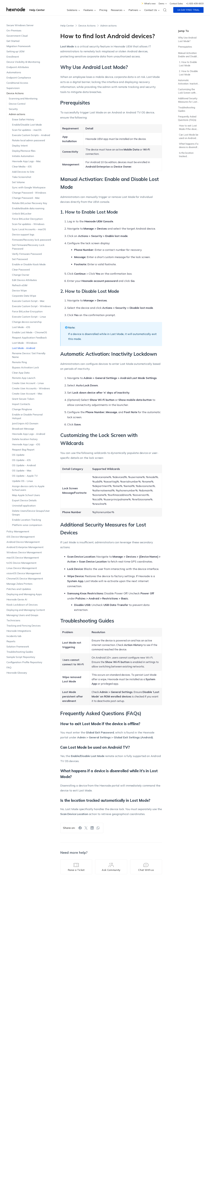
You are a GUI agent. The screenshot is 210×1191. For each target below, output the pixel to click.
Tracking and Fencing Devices (23, 625)
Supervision (13, 88)
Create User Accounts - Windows (31, 388)
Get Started (12, 40)
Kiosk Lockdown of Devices (22, 604)
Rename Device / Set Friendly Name (29, 355)
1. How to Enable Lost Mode (188, 64)
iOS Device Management (20, 536)
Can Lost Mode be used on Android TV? (188, 136)
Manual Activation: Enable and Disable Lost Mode (188, 55)
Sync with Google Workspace (29, 187)
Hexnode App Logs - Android (28, 433)
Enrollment (12, 56)
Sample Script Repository (20, 657)
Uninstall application (24, 505)
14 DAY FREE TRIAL (188, 9)
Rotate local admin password (28, 140)
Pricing (103, 10)
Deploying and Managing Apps (24, 594)
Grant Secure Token (23, 398)
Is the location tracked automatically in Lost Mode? (187, 155)
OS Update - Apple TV (25, 475)
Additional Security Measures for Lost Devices (187, 100)
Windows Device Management (24, 552)
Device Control (17, 103)
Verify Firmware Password (27, 253)
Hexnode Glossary (16, 672)
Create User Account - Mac (27, 393)
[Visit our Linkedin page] (92, 828)
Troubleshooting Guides (19, 651)
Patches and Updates (18, 588)
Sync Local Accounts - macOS (29, 229)
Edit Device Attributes (24, 280)
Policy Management (17, 531)
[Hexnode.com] (15, 10)
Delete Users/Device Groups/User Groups (31, 512)
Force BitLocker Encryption (27, 311)
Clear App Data (21, 372)
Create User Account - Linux (28, 383)
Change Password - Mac (26, 197)
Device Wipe (19, 290)
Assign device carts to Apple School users (28, 488)
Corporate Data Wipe (24, 295)
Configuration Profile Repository (24, 662)
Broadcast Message (23, 428)
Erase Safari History (23, 119)
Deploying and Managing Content (25, 609)
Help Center (37, 10)
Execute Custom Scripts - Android (31, 135)
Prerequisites (185, 46)
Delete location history (25, 439)
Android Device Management (23, 541)
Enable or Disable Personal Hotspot (27, 416)
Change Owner (20, 274)
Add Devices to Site (23, 171)
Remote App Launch (23, 377)
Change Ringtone (22, 409)
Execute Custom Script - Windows (31, 306)
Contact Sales (176, 3)
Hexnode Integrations (18, 630)
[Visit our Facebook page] (80, 828)
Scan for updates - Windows (28, 224)
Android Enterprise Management (25, 547)
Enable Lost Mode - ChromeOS (29, 332)
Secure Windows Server (20, 25)
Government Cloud (17, 35)
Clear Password (21, 269)
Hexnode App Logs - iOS (26, 444)
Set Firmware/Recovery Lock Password (28, 246)
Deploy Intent (20, 145)
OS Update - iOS (21, 460)
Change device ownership (27, 321)
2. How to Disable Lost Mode (188, 73)
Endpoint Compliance (18, 77)
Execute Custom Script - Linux (29, 316)
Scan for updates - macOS (27, 129)
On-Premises (13, 30)
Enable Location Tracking (26, 519)
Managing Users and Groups (22, 615)
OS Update (18, 454)
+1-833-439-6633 (195, 3)
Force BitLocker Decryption (27, 218)
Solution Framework (17, 646)
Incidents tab (13, 636)
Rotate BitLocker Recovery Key (29, 203)
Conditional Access (17, 82)
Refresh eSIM (19, 285)
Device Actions (15, 93)
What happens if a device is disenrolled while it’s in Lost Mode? (189, 146)
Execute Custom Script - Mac (28, 300)
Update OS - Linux (22, 480)
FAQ (8, 667)
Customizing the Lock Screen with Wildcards (187, 91)
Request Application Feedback (29, 337)
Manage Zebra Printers (19, 583)
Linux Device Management (21, 568)
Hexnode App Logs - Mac (26, 161)
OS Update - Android (24, 465)
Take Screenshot (21, 176)
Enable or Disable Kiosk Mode (29, 264)
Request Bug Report (23, 449)
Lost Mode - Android (23, 348)
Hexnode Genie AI (16, 599)
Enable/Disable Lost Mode (27, 124)
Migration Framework (18, 46)
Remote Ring (19, 362)
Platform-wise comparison (27, 524)
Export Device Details (24, 500)
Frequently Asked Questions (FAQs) (187, 118)
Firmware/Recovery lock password (31, 239)
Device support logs (23, 234)
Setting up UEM (15, 51)
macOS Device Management (22, 557)
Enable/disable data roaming (28, 208)
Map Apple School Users (26, 495)
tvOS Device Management (21, 562)
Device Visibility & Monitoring (23, 61)
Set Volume (18, 182)
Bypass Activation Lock (25, 367)
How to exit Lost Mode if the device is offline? (188, 127)
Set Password (20, 259)
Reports (10, 641)
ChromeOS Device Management (24, 578)
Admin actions (17, 114)
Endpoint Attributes (17, 67)
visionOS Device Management (23, 573)
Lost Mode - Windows (24, 342)
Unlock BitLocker (21, 213)
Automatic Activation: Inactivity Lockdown (188, 82)
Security (13, 108)
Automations (13, 72)
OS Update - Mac (22, 470)
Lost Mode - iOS (21, 327)
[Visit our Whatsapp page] (98, 828)
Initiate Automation (23, 156)
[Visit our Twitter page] (86, 828)
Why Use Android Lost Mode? (187, 39)
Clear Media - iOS (22, 166)
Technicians (13, 620)
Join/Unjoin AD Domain (25, 423)
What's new (150, 3)
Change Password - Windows (29, 192)
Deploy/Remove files (24, 150)
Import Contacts (21, 404)
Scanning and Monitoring (23, 98)
